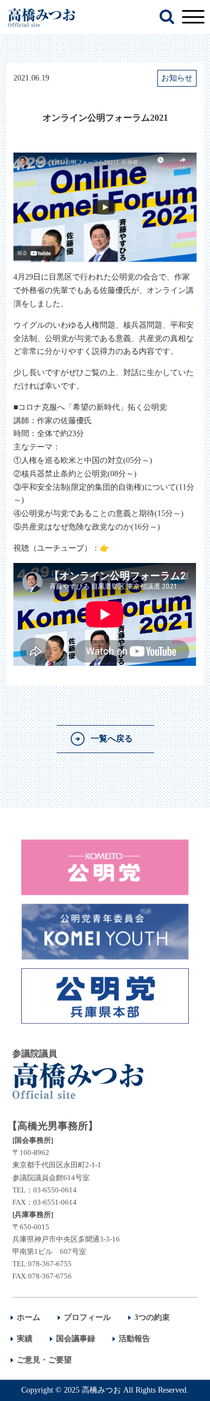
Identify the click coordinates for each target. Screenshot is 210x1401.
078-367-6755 (50, 1264)
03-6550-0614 (55, 1190)
